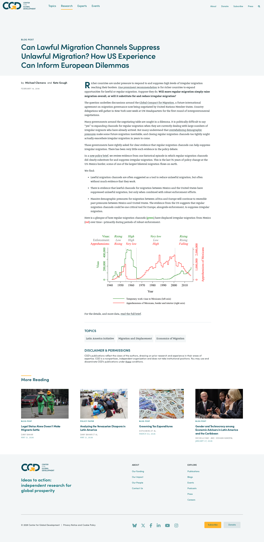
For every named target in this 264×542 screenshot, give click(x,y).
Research (67, 6)
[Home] (24, 6)
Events (96, 6)
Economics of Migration (170, 338)
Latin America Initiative (100, 338)
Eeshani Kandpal (224, 438)
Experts (82, 6)
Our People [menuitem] (137, 483)
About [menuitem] (213, 6)
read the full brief (131, 313)
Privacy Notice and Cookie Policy (79, 525)
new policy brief (99, 155)
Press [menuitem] (250, 6)
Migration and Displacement (135, 338)
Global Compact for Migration (156, 102)
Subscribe (213, 525)
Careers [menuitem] (191, 500)
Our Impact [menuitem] (137, 477)
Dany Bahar (27, 435)
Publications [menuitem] (193, 471)
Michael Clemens (36, 82)
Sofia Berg (145, 431)
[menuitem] (259, 6)
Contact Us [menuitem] (137, 488)
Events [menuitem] (190, 483)
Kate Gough (60, 82)
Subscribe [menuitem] (238, 6)
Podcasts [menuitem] (191, 488)
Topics (52, 6)
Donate (232, 525)
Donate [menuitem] (225, 6)
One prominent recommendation (137, 87)
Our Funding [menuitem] (138, 471)
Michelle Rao (202, 438)
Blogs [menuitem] (190, 477)
